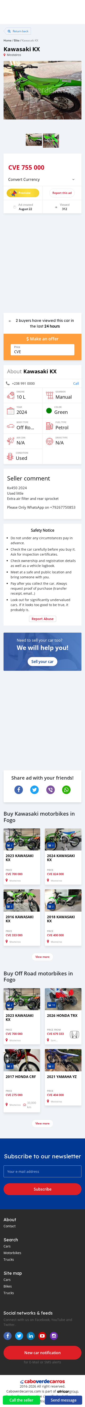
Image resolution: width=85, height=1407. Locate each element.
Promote (24, 193)
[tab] (42, 179)
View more (42, 957)
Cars (7, 1246)
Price (17, 347)
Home (8, 40)
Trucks (9, 1259)
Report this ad (62, 193)
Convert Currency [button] (24, 179)
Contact (10, 1226)
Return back (20, 31)
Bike (17, 40)
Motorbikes (12, 1253)
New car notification (42, 1352)
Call (76, 383)
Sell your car (42, 661)
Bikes (8, 1286)
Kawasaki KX (30, 40)
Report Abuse (43, 619)
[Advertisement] (42, 265)
